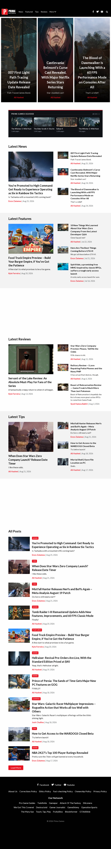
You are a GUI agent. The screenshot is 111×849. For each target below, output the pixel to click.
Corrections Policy (28, 791)
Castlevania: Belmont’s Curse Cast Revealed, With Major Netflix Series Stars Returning (85, 172)
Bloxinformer (71, 811)
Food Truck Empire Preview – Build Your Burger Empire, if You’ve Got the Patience (29, 261)
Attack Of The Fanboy (70, 803)
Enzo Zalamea (14, 201)
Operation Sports (89, 807)
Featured (29, 12)
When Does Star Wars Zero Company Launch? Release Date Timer (28, 459)
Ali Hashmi (19, 97)
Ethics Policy (45, 791)
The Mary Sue (27, 811)
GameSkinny (73, 807)
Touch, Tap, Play (43, 811)
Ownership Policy (83, 791)
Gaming (36, 699)
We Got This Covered (24, 807)
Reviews (44, 12)
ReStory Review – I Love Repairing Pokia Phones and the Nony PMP (86, 368)
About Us (53, 10)
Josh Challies (38, 722)
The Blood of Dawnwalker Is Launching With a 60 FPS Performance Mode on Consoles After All (92, 72)
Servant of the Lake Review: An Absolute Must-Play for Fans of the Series (30, 382)
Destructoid (41, 807)
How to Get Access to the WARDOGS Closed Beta (63, 733)
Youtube (70, 785)
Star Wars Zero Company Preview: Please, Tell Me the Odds (84, 348)
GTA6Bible (85, 811)
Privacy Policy (100, 791)
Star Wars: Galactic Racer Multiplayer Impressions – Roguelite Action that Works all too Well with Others (64, 707)
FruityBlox (58, 811)
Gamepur (53, 803)
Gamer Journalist (57, 807)
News (21, 12)
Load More (16, 767)
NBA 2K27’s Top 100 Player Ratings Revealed (60, 752)
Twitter (57, 785)
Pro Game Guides (27, 803)
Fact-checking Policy (63, 791)
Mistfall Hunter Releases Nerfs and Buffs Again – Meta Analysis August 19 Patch (86, 426)
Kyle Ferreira (14, 273)
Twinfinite (42, 803)
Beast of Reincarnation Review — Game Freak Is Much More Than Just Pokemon (86, 388)
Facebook (44, 785)
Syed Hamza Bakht (79, 404)
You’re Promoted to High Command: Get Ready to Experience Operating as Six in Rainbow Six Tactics (30, 189)
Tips (37, 12)
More (54, 13)
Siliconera (87, 803)
